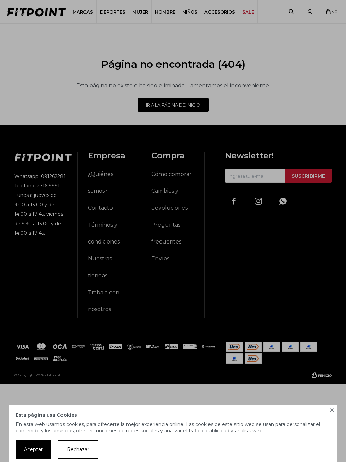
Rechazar (78, 449)
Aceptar (33, 449)
